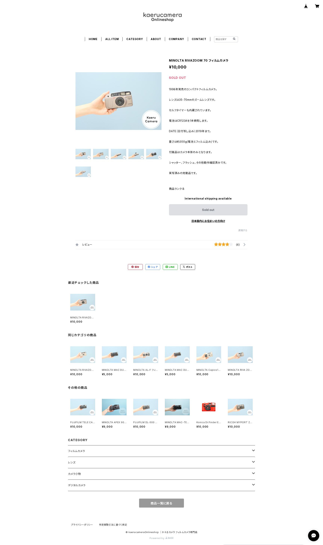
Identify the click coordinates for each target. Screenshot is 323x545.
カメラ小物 (74, 473)
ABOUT (156, 39)
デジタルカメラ (77, 485)
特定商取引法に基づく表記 (113, 524)
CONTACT (199, 39)
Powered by (157, 538)
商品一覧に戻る (161, 503)
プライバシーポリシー (82, 524)
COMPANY (176, 39)
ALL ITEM (112, 39)
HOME (93, 39)
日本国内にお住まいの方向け (208, 221)
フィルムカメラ (76, 451)
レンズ (71, 462)
